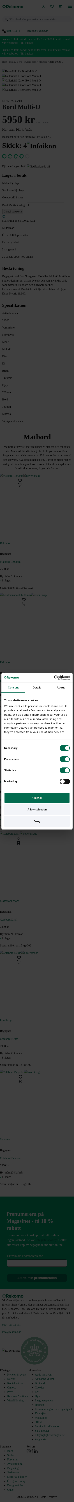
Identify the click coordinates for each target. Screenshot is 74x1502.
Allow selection (37, 809)
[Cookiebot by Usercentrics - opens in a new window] (54, 677)
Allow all (37, 797)
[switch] (65, 759)
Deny (37, 821)
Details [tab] (37, 687)
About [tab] (61, 687)
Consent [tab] (13, 687)
